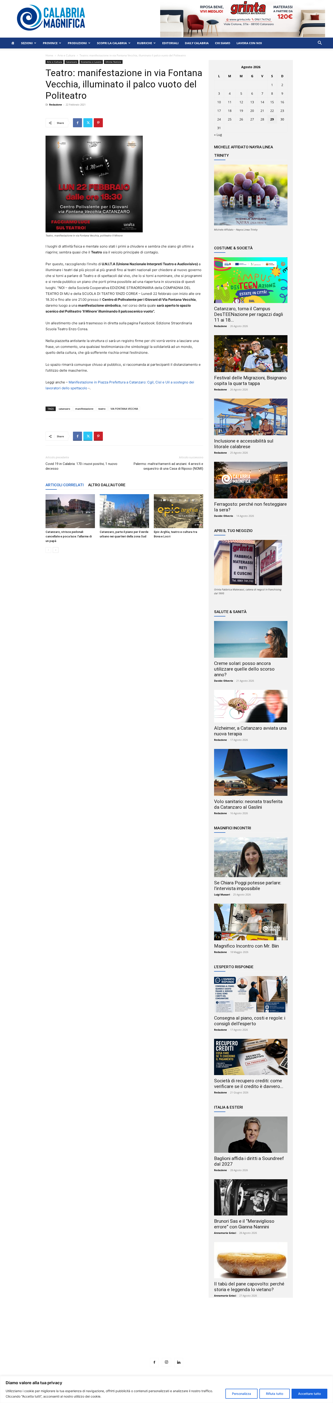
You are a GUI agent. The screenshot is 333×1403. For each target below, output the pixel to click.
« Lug (218, 134)
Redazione (55, 104)
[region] (166, 1389)
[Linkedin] (178, 1362)
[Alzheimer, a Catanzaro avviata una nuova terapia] (250, 706)
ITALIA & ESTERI (228, 1107)
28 (262, 119)
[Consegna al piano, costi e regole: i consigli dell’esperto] (250, 994)
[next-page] (55, 550)
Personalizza (241, 1394)
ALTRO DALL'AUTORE (106, 485)
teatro (102, 408)
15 (272, 102)
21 (262, 110)
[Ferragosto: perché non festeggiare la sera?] (250, 480)
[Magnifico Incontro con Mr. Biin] (250, 922)
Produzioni (77, 43)
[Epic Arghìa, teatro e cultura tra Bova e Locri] (178, 511)
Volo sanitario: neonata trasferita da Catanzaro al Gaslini (248, 804)
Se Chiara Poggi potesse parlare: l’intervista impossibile (247, 885)
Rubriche (144, 43)
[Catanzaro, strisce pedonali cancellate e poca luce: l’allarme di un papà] (70, 511)
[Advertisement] (166, 1336)
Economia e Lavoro (91, 61)
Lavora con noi (249, 43)
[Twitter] (87, 122)
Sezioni (27, 43)
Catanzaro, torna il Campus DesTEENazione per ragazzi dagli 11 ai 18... (248, 314)
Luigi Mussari (222, 894)
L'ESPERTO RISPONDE (233, 967)
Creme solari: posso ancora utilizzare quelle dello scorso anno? (244, 669)
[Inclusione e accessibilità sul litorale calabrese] (250, 417)
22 (272, 110)
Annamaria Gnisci (225, 1233)
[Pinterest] (98, 122)
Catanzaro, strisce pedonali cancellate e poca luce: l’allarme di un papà (69, 536)
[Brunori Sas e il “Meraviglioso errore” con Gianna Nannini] (250, 1197)
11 (230, 102)
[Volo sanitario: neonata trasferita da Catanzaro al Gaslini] (250, 772)
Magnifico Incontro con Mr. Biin (246, 946)
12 (241, 102)
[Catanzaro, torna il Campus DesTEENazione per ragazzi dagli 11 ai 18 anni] (250, 280)
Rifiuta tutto (274, 1394)
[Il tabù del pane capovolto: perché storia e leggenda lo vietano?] (250, 1260)
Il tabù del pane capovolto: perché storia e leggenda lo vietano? (249, 1286)
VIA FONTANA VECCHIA (124, 408)
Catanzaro (71, 61)
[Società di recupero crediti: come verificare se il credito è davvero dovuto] (250, 1057)
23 (282, 110)
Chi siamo (222, 43)
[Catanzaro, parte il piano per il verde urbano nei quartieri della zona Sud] (124, 511)
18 (230, 110)
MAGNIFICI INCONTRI (232, 828)
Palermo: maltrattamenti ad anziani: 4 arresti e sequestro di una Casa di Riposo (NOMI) (168, 466)
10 (219, 102)
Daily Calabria (197, 43)
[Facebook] (77, 122)
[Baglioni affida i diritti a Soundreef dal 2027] (250, 1135)
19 (241, 110)
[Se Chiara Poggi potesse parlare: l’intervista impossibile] (250, 857)
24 (219, 119)
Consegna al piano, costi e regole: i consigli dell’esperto (249, 1020)
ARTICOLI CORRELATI (65, 485)
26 (241, 119)
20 (252, 110)
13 (252, 102)
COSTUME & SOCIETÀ (233, 248)
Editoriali (170, 43)
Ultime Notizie (113, 61)
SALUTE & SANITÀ (230, 611)
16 (282, 102)
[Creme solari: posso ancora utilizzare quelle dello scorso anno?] (250, 639)
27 (252, 119)
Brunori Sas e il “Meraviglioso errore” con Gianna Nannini (244, 1224)
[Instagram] (166, 1362)
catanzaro (64, 408)
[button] (319, 43)
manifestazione (84, 408)
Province (50, 43)
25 (230, 119)
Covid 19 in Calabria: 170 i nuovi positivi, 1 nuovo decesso (81, 466)
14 (262, 102)
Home (49, 55)
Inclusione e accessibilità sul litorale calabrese (243, 443)
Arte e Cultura (66, 55)
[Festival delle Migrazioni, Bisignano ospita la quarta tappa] (250, 353)
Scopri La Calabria (112, 43)
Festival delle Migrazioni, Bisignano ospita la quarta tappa (250, 380)
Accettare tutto (309, 1394)
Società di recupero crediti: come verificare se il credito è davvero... (248, 1083)
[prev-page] (48, 550)
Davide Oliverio (223, 515)
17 (219, 110)
